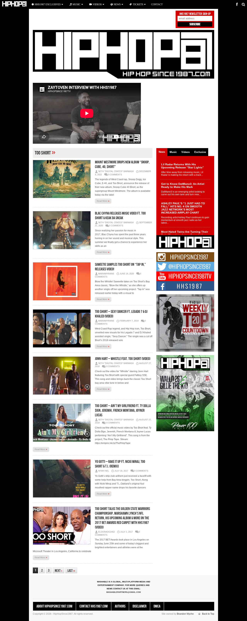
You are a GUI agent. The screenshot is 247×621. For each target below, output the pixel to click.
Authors (120, 606)
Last (71, 571)
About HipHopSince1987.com (54, 606)
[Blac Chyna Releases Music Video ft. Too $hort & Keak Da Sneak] (63, 230)
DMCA (157, 606)
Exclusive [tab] (200, 152)
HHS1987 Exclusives (48, 4)
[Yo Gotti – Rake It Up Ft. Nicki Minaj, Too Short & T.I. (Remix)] (63, 478)
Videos (97, 4)
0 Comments (115, 174)
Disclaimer (139, 606)
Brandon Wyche (185, 614)
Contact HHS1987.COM (94, 606)
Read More (103, 200)
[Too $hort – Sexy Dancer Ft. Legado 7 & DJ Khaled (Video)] (63, 328)
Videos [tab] (185, 152)
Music (76, 4)
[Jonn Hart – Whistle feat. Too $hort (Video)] (63, 375)
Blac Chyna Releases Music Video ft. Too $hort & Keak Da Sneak (120, 215)
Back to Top (208, 614)
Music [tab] (173, 152)
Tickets (138, 4)
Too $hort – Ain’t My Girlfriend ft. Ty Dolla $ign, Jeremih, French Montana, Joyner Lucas (123, 410)
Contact (157, 4)
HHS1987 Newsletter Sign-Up (195, 14)
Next (58, 571)
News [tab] (162, 151)
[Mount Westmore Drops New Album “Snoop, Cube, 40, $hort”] (63, 179)
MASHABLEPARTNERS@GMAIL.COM (123, 592)
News (117, 4)
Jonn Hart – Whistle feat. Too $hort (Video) (122, 358)
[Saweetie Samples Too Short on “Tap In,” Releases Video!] (63, 281)
